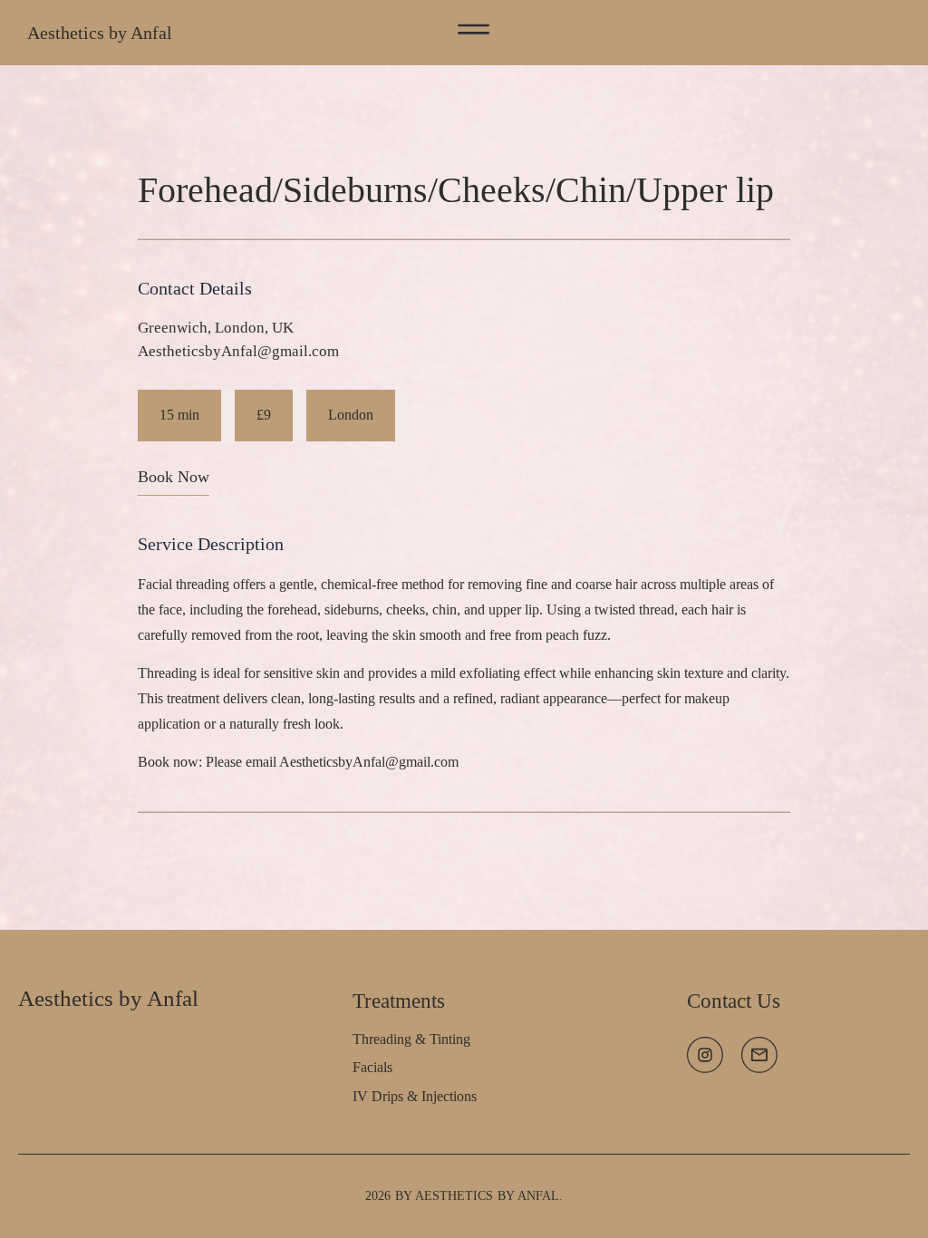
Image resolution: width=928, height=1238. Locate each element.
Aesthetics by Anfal (99, 33)
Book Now (173, 477)
